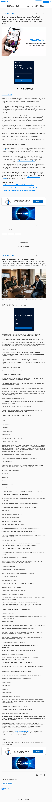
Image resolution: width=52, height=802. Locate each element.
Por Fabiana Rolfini (7, 95)
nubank (4, 234)
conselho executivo (7, 783)
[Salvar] (40, 13)
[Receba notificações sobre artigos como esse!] (36, 13)
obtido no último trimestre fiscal (26, 161)
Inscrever (23, 80)
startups (11, 234)
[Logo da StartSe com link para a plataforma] (5, 2)
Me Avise (38, 201)
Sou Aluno (38, 1)
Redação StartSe (6, 304)
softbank (18, 234)
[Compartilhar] (44, 13)
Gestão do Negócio (8, 13)
